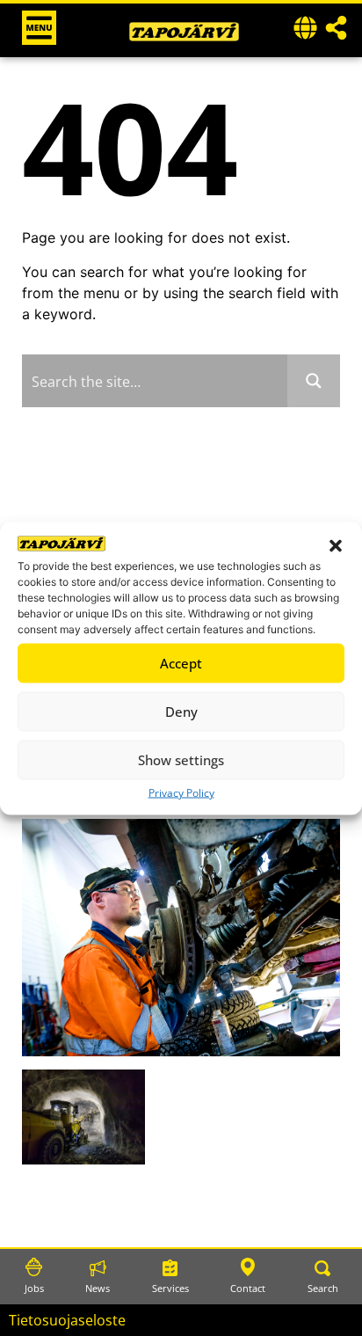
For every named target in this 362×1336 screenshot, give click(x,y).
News (97, 1288)
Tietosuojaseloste (67, 1320)
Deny (181, 711)
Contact (247, 1288)
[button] (335, 545)
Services (170, 1288)
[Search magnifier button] (313, 380)
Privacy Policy (181, 792)
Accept (181, 663)
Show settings (181, 760)
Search (323, 1288)
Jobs (34, 1288)
